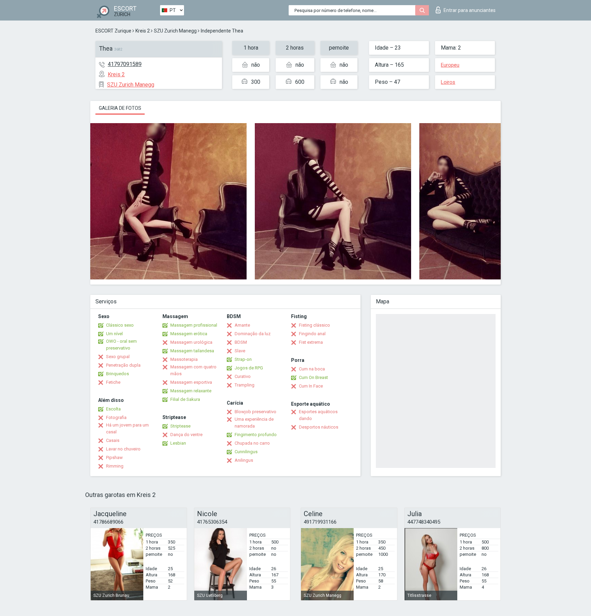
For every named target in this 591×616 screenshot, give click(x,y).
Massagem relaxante (190, 390)
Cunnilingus (246, 451)
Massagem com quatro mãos (193, 370)
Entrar (470, 10)
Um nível (114, 333)
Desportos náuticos (318, 427)
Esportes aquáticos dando (318, 415)
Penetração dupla (123, 365)
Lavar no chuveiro (123, 448)
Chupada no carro (252, 443)
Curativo (243, 376)
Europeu (450, 65)
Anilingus (244, 460)
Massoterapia (184, 359)
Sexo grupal (118, 356)
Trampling (244, 385)
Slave (240, 350)
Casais (112, 440)
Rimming (114, 466)
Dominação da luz (253, 333)
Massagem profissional (193, 325)
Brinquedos (117, 373)
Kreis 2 (142, 31)
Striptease (180, 426)
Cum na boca (312, 368)
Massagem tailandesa (192, 350)
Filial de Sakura (185, 399)
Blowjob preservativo (255, 411)
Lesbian (178, 443)
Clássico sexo (120, 325)
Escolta (113, 408)
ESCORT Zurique (113, 31)
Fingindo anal (312, 333)
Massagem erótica (188, 333)
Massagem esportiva (191, 382)
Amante (242, 325)
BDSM (241, 342)
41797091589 (125, 64)
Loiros (448, 82)
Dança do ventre (186, 434)
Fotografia (116, 417)
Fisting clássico (314, 325)
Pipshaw (114, 457)
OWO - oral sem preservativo (121, 345)
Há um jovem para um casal (127, 428)
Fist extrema (311, 342)
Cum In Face (311, 386)
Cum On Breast (313, 377)
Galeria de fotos (120, 108)
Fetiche (113, 382)
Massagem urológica (191, 342)
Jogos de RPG (249, 367)
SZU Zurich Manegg (175, 31)
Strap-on (243, 359)
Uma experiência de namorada (254, 423)
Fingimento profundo (256, 434)
